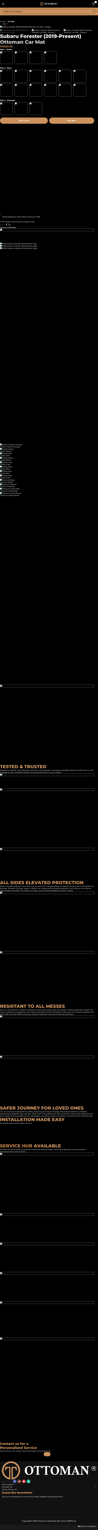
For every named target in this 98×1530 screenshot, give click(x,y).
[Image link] (49, 1470)
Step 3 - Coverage (7, 100)
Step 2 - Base (5, 68)
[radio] (6, 57)
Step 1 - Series (6, 49)
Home (2, 21)
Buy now (71, 120)
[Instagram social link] (19, 1481)
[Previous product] (1, 24)
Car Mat (11, 21)
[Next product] (7, 24)
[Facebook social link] (6, 224)
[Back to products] (4, 24)
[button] (47, 296)
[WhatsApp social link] (9, 224)
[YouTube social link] (24, 1481)
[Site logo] (49, 4)
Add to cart (23, 120)
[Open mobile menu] (3, 3)
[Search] (94, 11)
